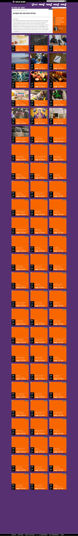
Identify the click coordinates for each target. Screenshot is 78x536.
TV (36, 534)
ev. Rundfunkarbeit (43, 534)
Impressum (40, 1)
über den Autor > (61, 28)
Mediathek (14, 534)
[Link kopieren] (22, 50)
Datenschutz (43, 1)
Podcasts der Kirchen (30, 534)
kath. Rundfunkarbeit (54, 534)
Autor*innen (20, 534)
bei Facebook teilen (59, 20)
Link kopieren (58, 24)
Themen (62, 534)
